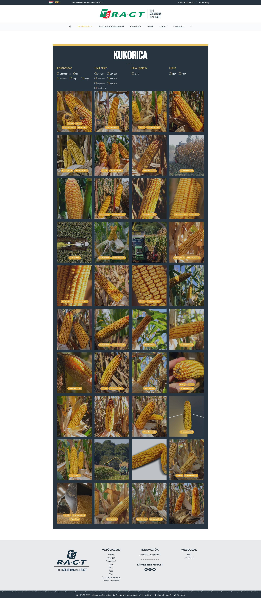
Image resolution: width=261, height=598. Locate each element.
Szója (111, 567)
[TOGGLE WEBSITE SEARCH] (191, 27)
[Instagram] (150, 569)
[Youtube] (154, 569)
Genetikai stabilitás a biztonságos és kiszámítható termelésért (126, 2)
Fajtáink (111, 554)
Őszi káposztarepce (111, 577)
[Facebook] (146, 569)
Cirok (111, 564)
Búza (111, 574)
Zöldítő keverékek (111, 581)
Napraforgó (111, 561)
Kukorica (111, 558)
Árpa (111, 571)
